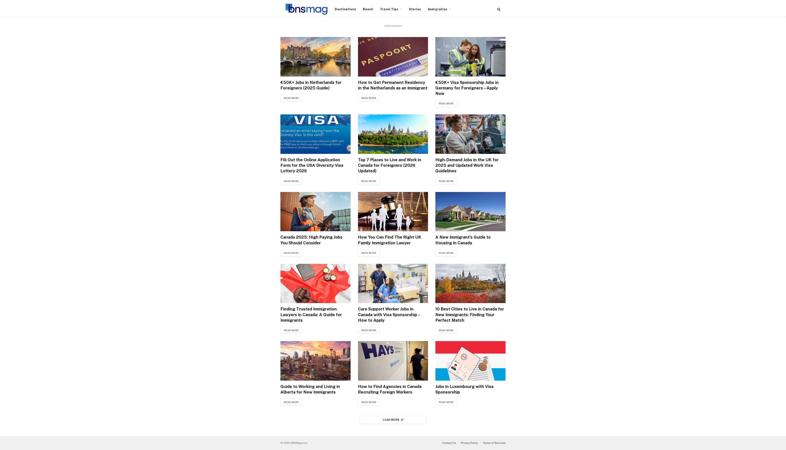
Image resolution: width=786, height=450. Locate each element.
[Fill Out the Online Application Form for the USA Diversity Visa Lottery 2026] (315, 134)
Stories (415, 9)
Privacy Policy (469, 442)
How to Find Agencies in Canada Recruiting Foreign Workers (390, 389)
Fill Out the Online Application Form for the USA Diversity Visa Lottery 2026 (311, 165)
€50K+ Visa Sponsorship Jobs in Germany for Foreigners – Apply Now (467, 88)
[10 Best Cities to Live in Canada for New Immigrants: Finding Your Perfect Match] (470, 283)
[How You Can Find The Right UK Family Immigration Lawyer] (393, 211)
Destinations (345, 9)
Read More (291, 98)
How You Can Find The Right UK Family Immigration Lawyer (389, 240)
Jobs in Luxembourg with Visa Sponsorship (464, 389)
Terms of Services (494, 442)
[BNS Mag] (307, 9)
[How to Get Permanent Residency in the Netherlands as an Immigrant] (393, 57)
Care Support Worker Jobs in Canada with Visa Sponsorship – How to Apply (389, 315)
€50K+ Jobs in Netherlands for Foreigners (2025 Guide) (310, 85)
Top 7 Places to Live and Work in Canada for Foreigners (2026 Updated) (389, 165)
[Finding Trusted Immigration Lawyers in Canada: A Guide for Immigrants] (315, 283)
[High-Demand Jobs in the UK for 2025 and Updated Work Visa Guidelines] (470, 134)
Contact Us (449, 442)
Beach (368, 9)
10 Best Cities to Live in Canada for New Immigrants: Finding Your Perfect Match (469, 315)
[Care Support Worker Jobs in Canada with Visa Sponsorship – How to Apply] (393, 283)
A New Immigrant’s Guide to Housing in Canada (463, 240)
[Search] (498, 9)
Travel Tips (389, 9)
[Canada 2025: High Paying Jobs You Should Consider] (315, 211)
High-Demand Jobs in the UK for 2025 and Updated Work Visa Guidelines (467, 165)
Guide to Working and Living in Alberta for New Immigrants (310, 389)
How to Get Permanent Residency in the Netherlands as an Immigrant (392, 85)
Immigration (437, 9)
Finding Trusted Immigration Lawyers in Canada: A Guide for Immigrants (311, 315)
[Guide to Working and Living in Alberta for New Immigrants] (315, 361)
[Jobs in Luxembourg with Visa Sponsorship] (470, 361)
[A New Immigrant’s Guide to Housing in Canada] (470, 211)
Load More (391, 419)
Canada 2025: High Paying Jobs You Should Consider (311, 240)
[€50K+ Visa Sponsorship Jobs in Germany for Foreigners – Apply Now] (470, 57)
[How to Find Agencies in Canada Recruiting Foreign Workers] (393, 361)
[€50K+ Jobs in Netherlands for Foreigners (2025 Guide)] (315, 57)
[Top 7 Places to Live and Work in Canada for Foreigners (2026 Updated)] (393, 134)
